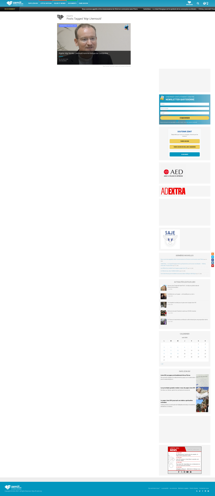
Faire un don (83, 3)
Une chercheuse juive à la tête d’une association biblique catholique (178, 273)
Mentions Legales (183, 488)
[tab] (176, 449)
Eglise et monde (60, 3)
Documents (72, 3)
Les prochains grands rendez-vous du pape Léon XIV (178, 388)
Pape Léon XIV (33, 3)
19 (177, 353)
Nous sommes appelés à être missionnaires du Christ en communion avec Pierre (79, 9)
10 (164, 350)
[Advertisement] (184, 80)
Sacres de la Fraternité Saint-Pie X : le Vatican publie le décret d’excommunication (183, 286)
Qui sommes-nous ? (154, 488)
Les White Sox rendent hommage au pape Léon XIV (174, 268)
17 (164, 353)
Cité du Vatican (45, 3)
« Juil (162, 364)
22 (198, 353)
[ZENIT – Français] (16, 3)
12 (177, 350)
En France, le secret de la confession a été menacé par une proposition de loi (188, 319)
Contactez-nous (204, 488)
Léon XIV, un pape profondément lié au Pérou (175, 375)
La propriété (164, 488)
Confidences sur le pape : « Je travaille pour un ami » (181, 294)
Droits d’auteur (194, 488)
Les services (173, 488)
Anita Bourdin (63, 60)
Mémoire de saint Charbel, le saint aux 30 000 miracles (182, 311)
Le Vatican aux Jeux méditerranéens (170, 271)
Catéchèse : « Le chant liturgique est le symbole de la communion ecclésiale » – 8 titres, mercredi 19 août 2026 (151, 9)
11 (171, 350)
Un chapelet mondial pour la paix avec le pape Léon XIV (182, 302)
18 (171, 353)
